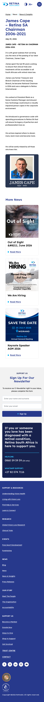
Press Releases (8, 582)
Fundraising (7, 551)
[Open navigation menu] (39, 4)
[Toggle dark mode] (26, 4)
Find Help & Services (10, 505)
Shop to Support (8, 639)
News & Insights (25, 14)
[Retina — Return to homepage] (10, 4)
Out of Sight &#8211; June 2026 (20, 244)
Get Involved (7, 644)
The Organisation (9, 602)
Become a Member (9, 622)
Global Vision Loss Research (13, 525)
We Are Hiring (17, 295)
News (4, 571)
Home (7, 14)
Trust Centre (8, 651)
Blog (4, 565)
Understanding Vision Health (13, 494)
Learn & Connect (9, 510)
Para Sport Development (12, 545)
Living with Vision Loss (11, 499)
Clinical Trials (7, 530)
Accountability (8, 607)
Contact (6, 657)
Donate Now (7, 627)
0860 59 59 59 (13, 460)
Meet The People (8, 596)
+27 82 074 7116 (14, 472)
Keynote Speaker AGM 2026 (19, 347)
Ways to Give (7, 633)
